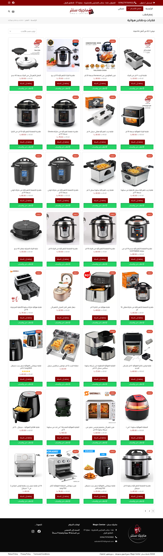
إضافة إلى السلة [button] (137, 83)
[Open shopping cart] (12, 11)
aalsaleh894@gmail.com (104, 541)
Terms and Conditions (41, 554)
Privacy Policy (26, 554)
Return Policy (13, 554)
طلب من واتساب (136, 88)
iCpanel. (102, 554)
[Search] (9, 11)
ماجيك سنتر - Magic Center (140, 554)
